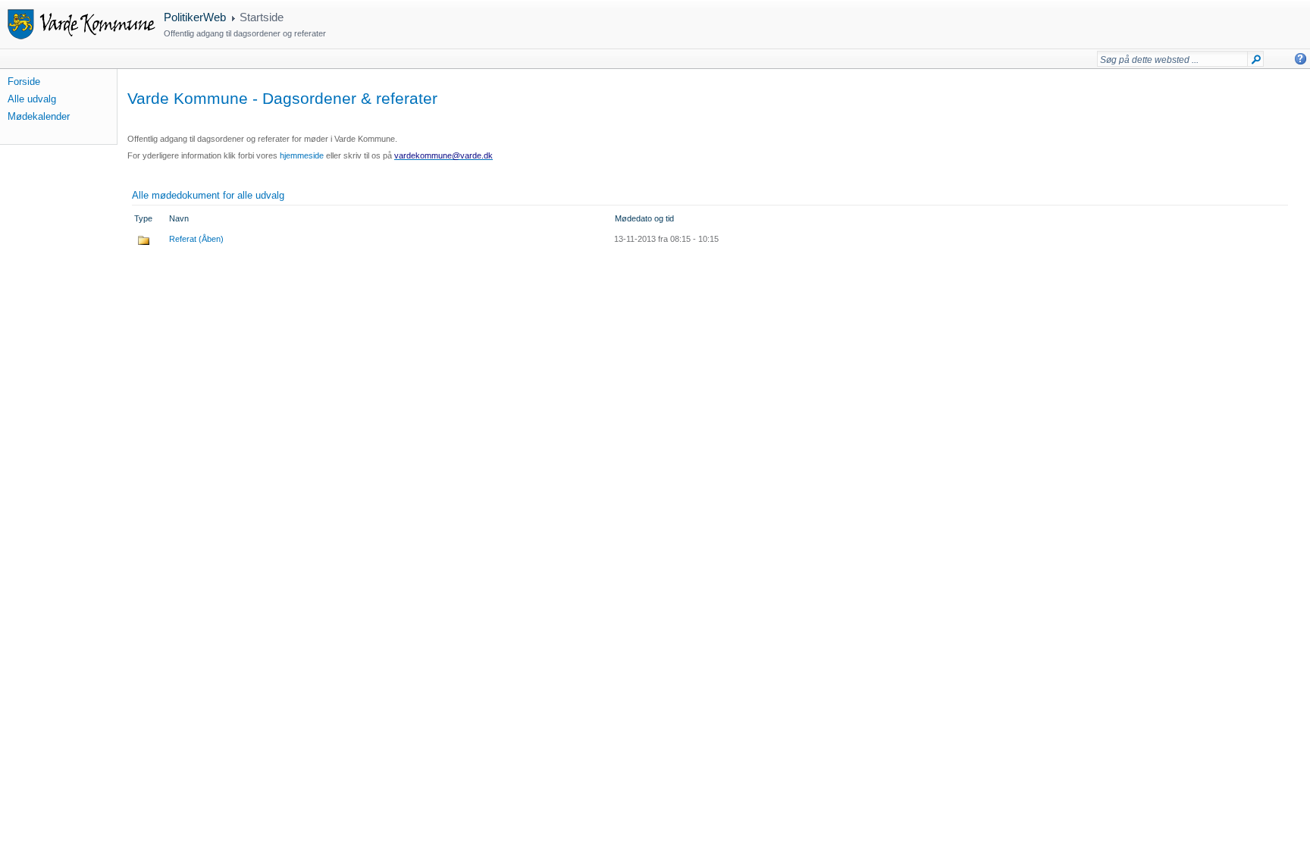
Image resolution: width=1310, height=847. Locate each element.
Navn (179, 218)
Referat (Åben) (196, 238)
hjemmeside (302, 155)
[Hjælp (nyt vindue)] (1300, 58)
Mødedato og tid (644, 218)
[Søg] (1256, 62)
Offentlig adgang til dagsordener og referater (245, 33)
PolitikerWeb (195, 17)
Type (143, 218)
